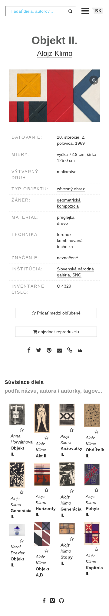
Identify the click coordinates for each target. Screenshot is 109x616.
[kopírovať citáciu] (80, 350)
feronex (64, 234)
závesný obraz (71, 188)
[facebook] (45, 600)
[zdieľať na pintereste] (49, 350)
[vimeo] (54, 600)
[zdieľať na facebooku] (29, 350)
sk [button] (98, 10)
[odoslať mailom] (59, 351)
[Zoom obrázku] (54, 95)
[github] (63, 600)
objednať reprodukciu (58, 331)
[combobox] (40, 11)
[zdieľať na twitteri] (38, 350)
